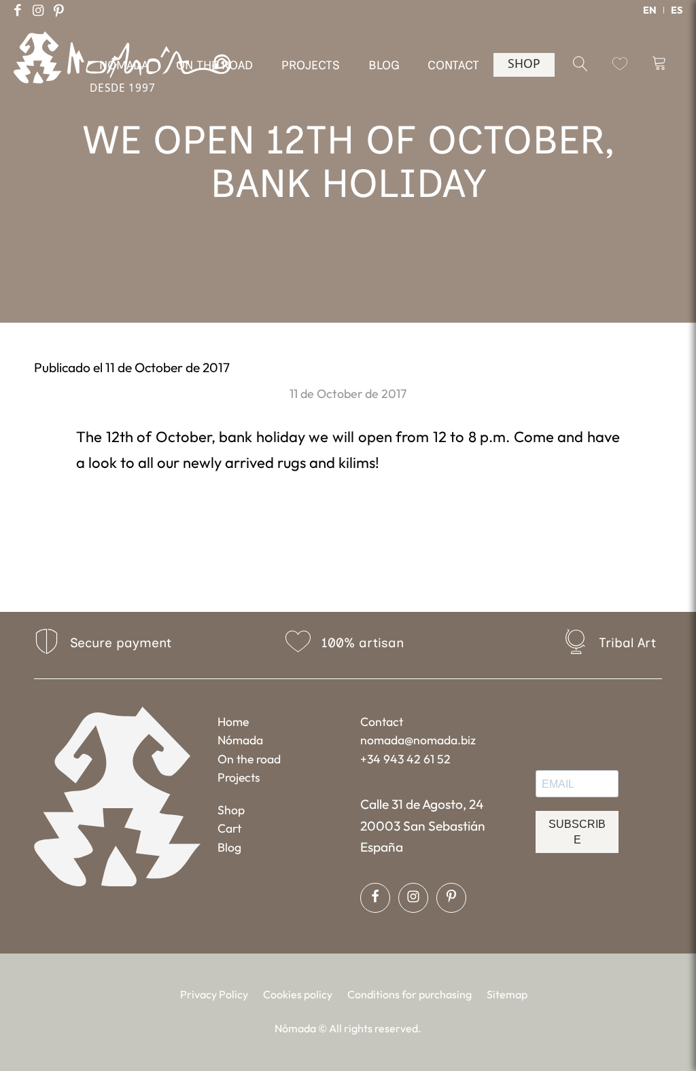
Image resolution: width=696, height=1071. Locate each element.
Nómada (240, 740)
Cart (229, 828)
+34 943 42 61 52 (405, 759)
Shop (231, 810)
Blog (229, 847)
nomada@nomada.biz (418, 740)
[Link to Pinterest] (58, 10)
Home (233, 721)
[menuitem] (650, 10)
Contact (381, 721)
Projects (239, 777)
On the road (249, 759)
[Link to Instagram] (38, 10)
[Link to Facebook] (17, 10)
